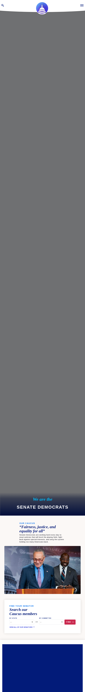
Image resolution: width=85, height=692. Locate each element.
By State (13, 618)
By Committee (45, 618)
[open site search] (2, 5)
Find (68, 622)
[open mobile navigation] (82, 5)
